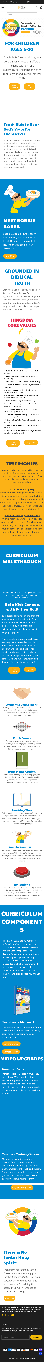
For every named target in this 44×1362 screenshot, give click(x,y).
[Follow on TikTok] (9, 1315)
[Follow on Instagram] (5, 1315)
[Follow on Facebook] (2, 1315)
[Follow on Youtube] (12, 1315)
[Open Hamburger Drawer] (3, 7)
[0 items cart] (41, 7)
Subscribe (36, 1337)
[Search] (37, 7)
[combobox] (22, 14)
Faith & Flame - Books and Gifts (25, 1358)
